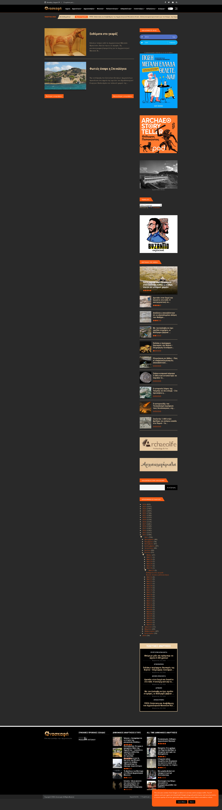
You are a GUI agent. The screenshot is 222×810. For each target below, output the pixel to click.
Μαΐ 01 (150, 624)
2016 (144, 526)
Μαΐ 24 (150, 577)
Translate (156, 207)
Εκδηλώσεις (150, 9)
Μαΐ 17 (150, 592)
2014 (144, 530)
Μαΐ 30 (150, 559)
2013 (144, 532)
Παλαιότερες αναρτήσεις (122, 96)
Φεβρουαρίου (150, 631)
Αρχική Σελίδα (134, 796)
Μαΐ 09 (150, 607)
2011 (146, 537)
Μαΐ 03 (150, 620)
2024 (144, 508)
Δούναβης (159, 688)
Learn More (182, 802)
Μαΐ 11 (150, 603)
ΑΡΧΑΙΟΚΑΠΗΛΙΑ (159, 664)
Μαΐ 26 (150, 568)
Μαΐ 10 (150, 605)
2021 (144, 515)
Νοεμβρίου (149, 541)
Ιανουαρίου (149, 633)
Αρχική (67, 9)
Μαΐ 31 (150, 557)
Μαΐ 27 (150, 566)
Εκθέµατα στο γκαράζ (104, 34)
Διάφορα (161, 9)
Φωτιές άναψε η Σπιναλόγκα (108, 69)
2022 (144, 513)
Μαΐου (149, 555)
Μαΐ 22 (150, 581)
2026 (144, 504)
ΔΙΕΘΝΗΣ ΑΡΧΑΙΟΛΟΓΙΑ (159, 676)
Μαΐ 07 (150, 611)
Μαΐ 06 (150, 613)
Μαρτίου (148, 629)
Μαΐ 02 (150, 622)
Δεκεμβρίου (149, 539)
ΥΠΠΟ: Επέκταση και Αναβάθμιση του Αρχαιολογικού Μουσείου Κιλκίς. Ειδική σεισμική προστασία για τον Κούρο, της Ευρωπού (89, 17)
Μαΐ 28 (150, 563)
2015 (144, 528)
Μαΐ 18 (150, 590)
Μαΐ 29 (150, 561)
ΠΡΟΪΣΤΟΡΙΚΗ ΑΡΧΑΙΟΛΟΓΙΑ (159, 652)
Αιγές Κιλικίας (145, 17)
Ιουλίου (148, 550)
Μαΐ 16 (150, 594)
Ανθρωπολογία (125, 9)
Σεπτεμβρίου (150, 546)
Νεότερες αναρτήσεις (54, 96)
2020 (144, 517)
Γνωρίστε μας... (69, 2)
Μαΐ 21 (150, 583)
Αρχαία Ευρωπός (159, 700)
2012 (144, 534)
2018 (144, 522)
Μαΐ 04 (150, 618)
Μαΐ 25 (152, 570)
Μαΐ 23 (150, 579)
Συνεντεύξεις (138, 9)
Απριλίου (149, 627)
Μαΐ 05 (150, 616)
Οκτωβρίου (149, 543)
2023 (144, 511)
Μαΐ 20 (150, 585)
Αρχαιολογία (76, 9)
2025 (144, 506)
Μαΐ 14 (150, 598)
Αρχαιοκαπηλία (89, 9)
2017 (144, 524)
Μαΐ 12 (150, 601)
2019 (144, 519)
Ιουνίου (148, 552)
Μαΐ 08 (150, 609)
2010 (144, 635)
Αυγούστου (149, 548)
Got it (192, 802)
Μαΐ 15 (150, 596)
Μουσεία (100, 9)
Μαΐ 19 (150, 587)
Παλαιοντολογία (112, 9)
